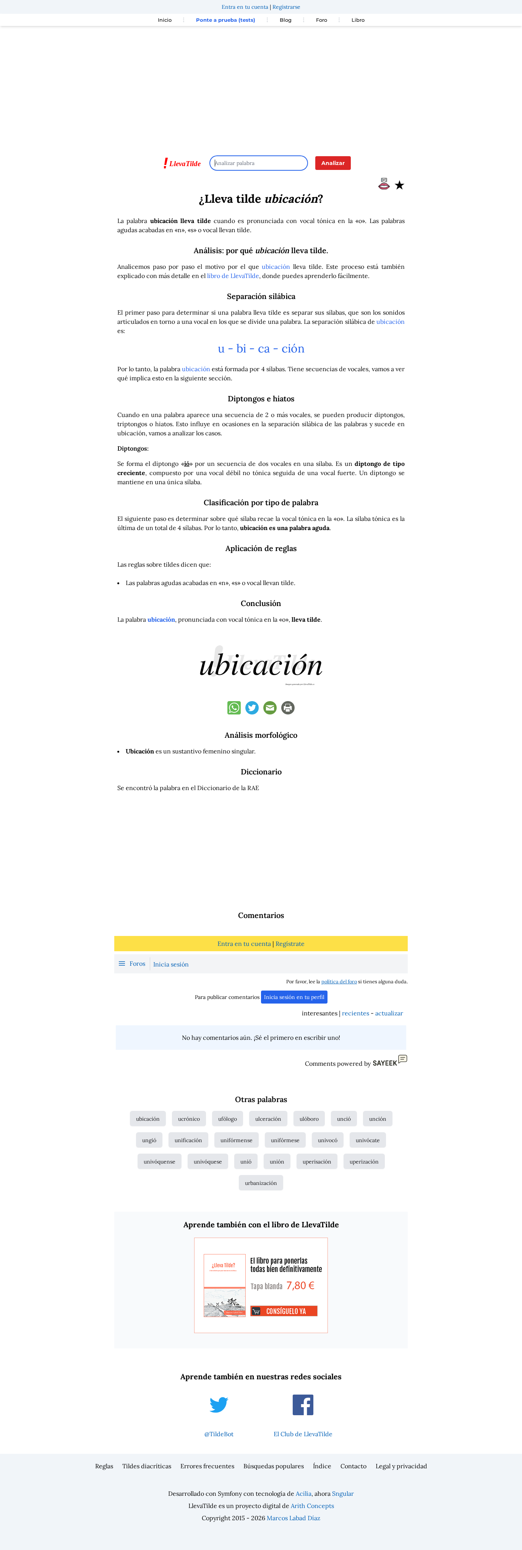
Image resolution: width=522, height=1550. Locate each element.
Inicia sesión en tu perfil (294, 997)
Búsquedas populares (273, 1466)
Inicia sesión (171, 964)
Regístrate (290, 943)
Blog (286, 20)
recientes (355, 1013)
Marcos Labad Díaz (293, 1518)
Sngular (343, 1493)
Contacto (353, 1466)
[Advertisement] (261, 87)
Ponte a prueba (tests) (225, 20)
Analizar (333, 163)
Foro (321, 20)
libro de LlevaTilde (233, 276)
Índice (322, 1466)
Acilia (303, 1493)
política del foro (339, 981)
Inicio (165, 20)
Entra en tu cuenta (245, 6)
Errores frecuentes (207, 1466)
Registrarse (286, 6)
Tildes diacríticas (146, 1466)
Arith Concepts (312, 1506)
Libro (358, 20)
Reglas (104, 1466)
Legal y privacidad (401, 1466)
